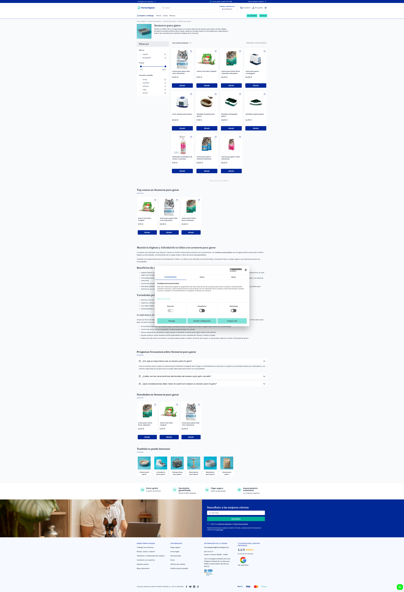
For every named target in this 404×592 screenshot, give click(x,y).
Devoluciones (175, 556)
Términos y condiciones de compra (150, 556)
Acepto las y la (229, 524)
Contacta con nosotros (145, 1)
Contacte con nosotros (146, 560)
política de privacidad (241, 524)
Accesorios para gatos (170, 21)
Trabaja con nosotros (145, 547)
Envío (172, 560)
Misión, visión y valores (146, 552)
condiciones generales (224, 524)
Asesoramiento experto (256, 1)
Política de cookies (177, 564)
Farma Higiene (141, 21)
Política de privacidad (179, 568)
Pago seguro (175, 547)
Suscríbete (236, 519)
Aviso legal (174, 552)
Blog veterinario (143, 568)
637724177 (228, 9)
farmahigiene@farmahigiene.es (216, 547)
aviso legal (219, 530)
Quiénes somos (143, 564)
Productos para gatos (154, 21)
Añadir (182, 85)
